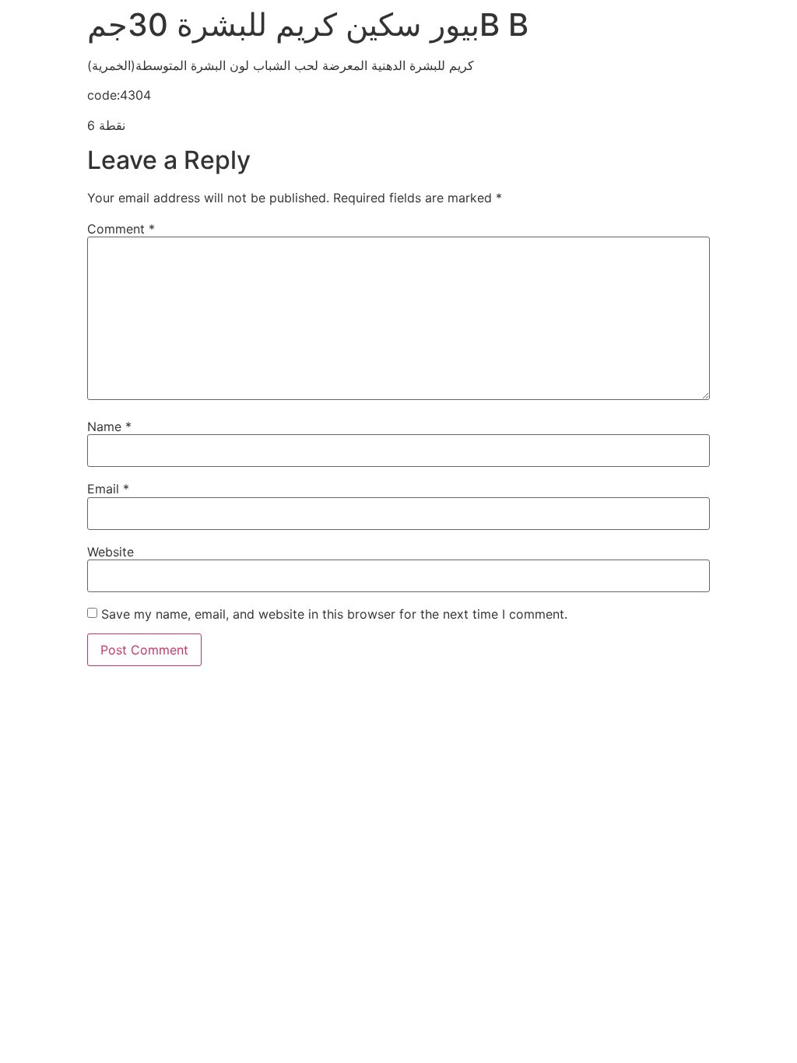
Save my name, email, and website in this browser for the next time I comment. (334, 614)
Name (109, 426)
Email (108, 488)
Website (110, 552)
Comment (121, 229)
